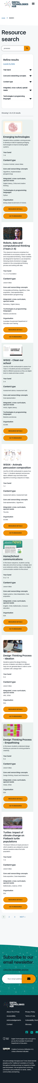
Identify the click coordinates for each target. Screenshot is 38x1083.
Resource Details (15, 209)
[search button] (27, 48)
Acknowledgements (14, 1020)
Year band (7, 70)
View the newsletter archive (15, 969)
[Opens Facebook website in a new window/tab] (27, 1033)
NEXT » (22, 917)
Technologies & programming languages (14, 97)
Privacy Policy (30, 1012)
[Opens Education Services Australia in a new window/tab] (6, 1041)
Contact (9, 1024)
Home (3, 18)
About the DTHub (13, 1012)
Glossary (28, 1024)
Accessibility (11, 1016)
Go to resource (15, 216)
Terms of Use (30, 1016)
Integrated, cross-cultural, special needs (15, 89)
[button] (33, 4)
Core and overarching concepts (14, 76)
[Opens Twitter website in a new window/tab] (32, 1033)
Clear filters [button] (9, 64)
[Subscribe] (29, 978)
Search (11, 18)
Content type (8, 82)
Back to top (33, 1078)
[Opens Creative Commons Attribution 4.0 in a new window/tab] (6, 1051)
